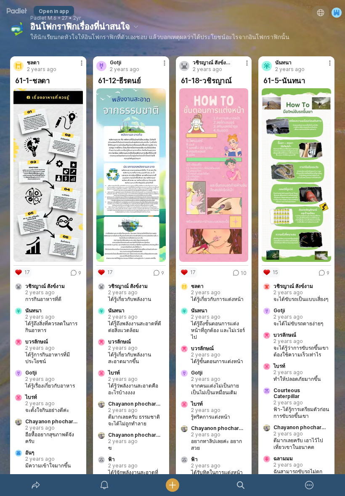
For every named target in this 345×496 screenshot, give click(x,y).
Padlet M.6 (43, 18)
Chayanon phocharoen (51, 422)
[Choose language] (320, 12)
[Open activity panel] (104, 485)
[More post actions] (76, 66)
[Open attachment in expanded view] (48, 175)
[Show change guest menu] (337, 12)
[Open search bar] (240, 485)
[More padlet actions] (309, 485)
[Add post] (172, 485)
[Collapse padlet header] (135, 26)
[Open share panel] (35, 485)
